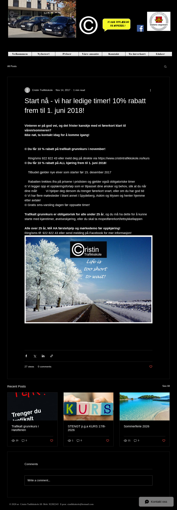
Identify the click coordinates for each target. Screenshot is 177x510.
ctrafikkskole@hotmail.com (80, 504)
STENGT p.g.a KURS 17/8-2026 (87, 428)
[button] (165, 66)
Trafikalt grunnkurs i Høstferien (25, 428)
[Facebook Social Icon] (140, 28)
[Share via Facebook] (26, 356)
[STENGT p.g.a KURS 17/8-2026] (89, 406)
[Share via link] (51, 356)
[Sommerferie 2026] (145, 406)
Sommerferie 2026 (136, 426)
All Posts (12, 66)
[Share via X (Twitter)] (34, 356)
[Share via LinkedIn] (43, 356)
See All (166, 386)
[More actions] (150, 90)
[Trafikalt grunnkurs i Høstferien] (32, 406)
